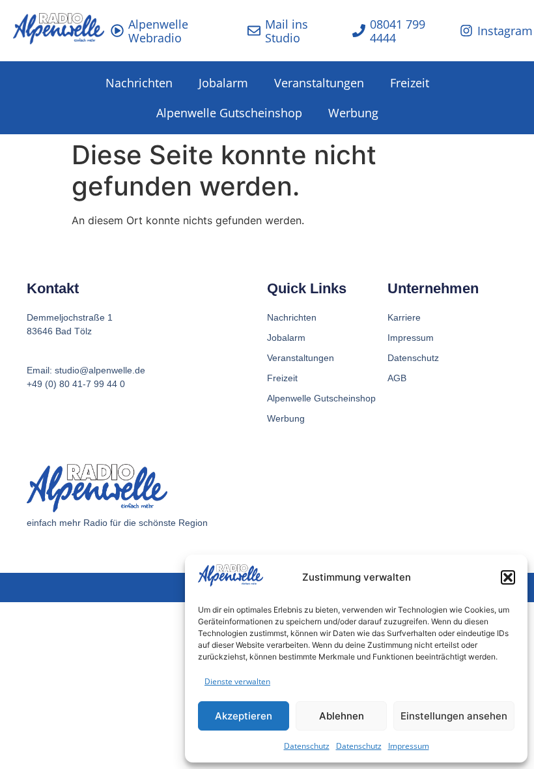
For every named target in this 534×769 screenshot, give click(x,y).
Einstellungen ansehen (453, 716)
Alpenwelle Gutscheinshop (229, 113)
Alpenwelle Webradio (158, 31)
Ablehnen (341, 716)
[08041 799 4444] (358, 30)
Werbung (353, 113)
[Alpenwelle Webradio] (117, 30)
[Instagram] (466, 30)
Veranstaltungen (319, 83)
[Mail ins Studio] (253, 30)
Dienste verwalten (237, 681)
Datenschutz (307, 745)
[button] (507, 577)
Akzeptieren (243, 716)
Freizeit (409, 83)
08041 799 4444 (397, 31)
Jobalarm (223, 83)
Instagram (505, 30)
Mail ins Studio (286, 31)
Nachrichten (139, 83)
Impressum (408, 745)
